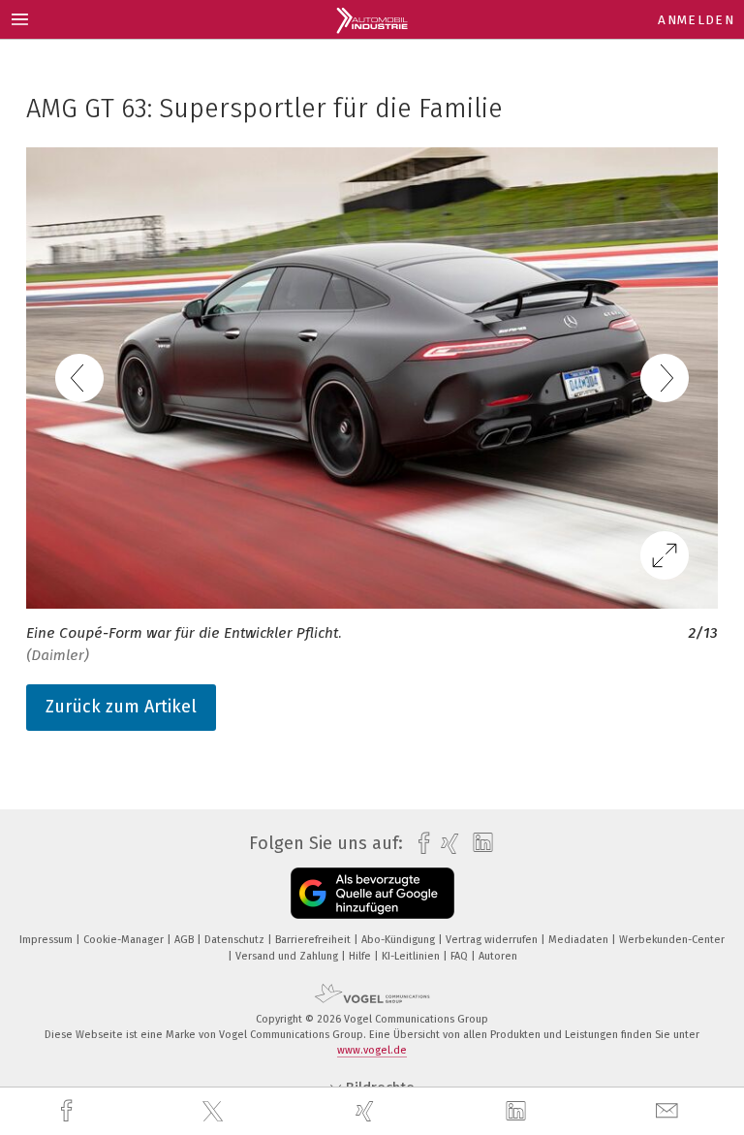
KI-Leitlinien (412, 956)
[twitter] (215, 1111)
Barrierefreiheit (314, 939)
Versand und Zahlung (288, 956)
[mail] (669, 1111)
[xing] (367, 1111)
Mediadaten (579, 939)
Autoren (498, 956)
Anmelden (696, 20)
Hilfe (361, 956)
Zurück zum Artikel (121, 706)
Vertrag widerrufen (493, 939)
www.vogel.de (372, 1050)
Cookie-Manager (125, 939)
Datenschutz (235, 939)
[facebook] (69, 1111)
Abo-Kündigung (399, 939)
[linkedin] (518, 1111)
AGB (185, 939)
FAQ (460, 956)
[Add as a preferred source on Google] (372, 893)
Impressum (47, 939)
